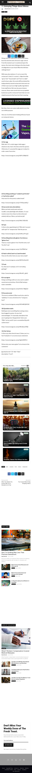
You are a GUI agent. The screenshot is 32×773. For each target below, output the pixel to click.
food (16, 466)
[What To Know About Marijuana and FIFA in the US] (5, 567)
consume (11, 466)
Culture (13, 568)
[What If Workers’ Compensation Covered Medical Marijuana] (16, 638)
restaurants (24, 466)
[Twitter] (12, 56)
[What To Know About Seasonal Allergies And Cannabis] (5, 575)
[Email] (19, 56)
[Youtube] (23, 759)
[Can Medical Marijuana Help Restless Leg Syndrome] (5, 672)
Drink (3, 11)
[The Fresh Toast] (16, 2)
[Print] (22, 56)
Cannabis (4, 549)
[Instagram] (12, 759)
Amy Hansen (7, 8)
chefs (7, 466)
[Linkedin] (16, 56)
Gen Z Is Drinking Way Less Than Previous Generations (12, 553)
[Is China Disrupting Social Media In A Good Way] (5, 583)
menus (19, 466)
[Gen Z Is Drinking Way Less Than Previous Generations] (16, 540)
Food (6, 11)
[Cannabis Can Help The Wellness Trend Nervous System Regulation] (5, 680)
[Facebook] (9, 56)
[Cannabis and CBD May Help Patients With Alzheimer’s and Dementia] (5, 664)
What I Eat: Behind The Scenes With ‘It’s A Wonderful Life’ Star (6, 483)
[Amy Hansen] (2, 9)
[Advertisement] (16, 175)
